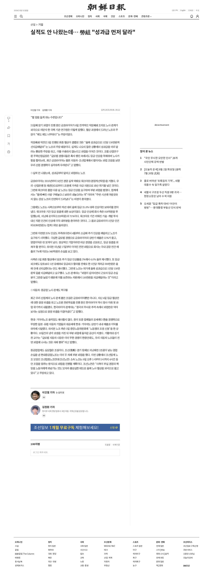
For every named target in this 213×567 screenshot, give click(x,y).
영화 (161, 565)
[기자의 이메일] (44, 398)
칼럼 (17, 550)
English (183, 10)
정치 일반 (52, 546)
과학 (106, 554)
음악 (167, 554)
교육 (82, 557)
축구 (134, 557)
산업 (33, 24)
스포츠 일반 (137, 546)
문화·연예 (160, 542)
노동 (82, 561)
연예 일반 (160, 546)
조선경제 (107, 542)
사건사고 (84, 550)
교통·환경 (84, 565)
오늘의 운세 (188, 557)
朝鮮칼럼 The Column (24, 554)
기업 (40, 24)
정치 (50, 542)
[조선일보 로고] (106, 6)
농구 (134, 565)
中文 (197, 10)
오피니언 (18, 542)
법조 (82, 554)
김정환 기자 (47, 110)
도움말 (107, 444)
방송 (163, 550)
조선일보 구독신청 (190, 546)
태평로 (17, 557)
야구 (134, 550)
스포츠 (135, 542)
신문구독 (175, 10)
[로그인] (197, 16)
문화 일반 (160, 561)
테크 (106, 550)
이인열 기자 (35, 110)
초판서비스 (187, 550)
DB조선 (186, 565)
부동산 (107, 565)
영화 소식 (160, 554)
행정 (50, 565)
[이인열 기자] (35, 395)
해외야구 (136, 554)
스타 (158, 550)
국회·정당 (52, 554)
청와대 (51, 550)
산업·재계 (108, 557)
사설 (17, 546)
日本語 (190, 10)
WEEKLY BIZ (109, 546)
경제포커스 (19, 565)
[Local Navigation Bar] (15, 16)
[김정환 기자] (35, 410)
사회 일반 (84, 546)
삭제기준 (116, 444)
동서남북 (18, 561)
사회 (82, 542)
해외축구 (136, 561)
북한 (50, 557)
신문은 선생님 (189, 554)
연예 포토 (160, 557)
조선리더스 (187, 542)
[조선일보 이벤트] (75, 427)
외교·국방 (52, 561)
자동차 (107, 561)
